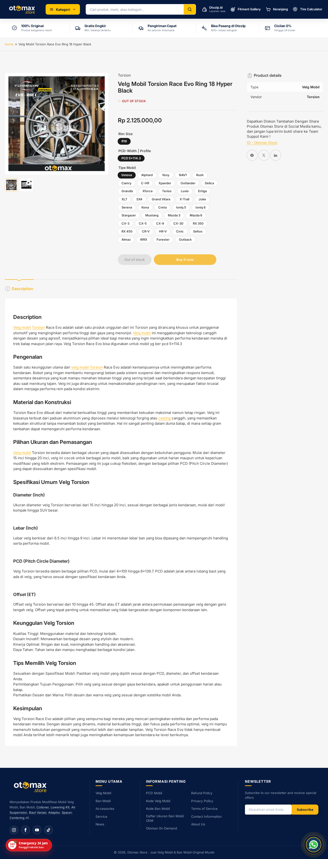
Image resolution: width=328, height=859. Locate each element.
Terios (166, 191)
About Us (198, 824)
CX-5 (143, 223)
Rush (200, 175)
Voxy (166, 175)
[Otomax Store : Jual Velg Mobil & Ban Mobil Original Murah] (23, 9)
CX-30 (178, 223)
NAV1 (183, 175)
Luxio (185, 191)
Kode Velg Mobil (158, 801)
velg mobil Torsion (87, 367)
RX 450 (127, 231)
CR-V (146, 231)
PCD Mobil (154, 793)
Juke (202, 199)
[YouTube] (37, 830)
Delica (209, 183)
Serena (126, 207)
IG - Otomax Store (262, 142)
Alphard (147, 175)
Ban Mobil (103, 801)
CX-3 (125, 223)
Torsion (124, 75)
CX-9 (160, 223)
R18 (124, 141)
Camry (126, 183)
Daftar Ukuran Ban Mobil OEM (165, 818)
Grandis (127, 191)
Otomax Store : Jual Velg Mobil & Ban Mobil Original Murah (170, 852)
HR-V (163, 231)
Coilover (42, 807)
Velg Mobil (103, 793)
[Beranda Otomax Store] (31, 786)
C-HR (145, 183)
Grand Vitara (161, 199)
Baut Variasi (37, 812)
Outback (185, 239)
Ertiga (202, 191)
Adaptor (54, 812)
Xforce (147, 191)
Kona (145, 207)
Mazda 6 (196, 215)
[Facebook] (25, 830)
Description (22, 288)
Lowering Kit (60, 807)
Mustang (151, 215)
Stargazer (128, 215)
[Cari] (190, 9)
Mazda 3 (174, 215)
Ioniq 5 (181, 207)
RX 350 (198, 223)
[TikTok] (48, 830)
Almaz (126, 239)
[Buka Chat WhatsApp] (313, 844)
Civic (180, 231)
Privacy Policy (202, 801)
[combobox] (135, 9)
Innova (126, 175)
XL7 (124, 199)
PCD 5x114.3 (131, 158)
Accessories (105, 809)
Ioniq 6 (200, 207)
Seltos (197, 231)
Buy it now (185, 259)
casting (164, 418)
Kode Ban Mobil (158, 809)
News (100, 824)
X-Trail (184, 199)
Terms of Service (204, 809)
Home (9, 44)
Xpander (164, 183)
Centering (17, 818)
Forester (163, 239)
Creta (162, 207)
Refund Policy (202, 793)
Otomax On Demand (161, 828)
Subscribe (305, 809)
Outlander (188, 183)
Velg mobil (22, 327)
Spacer (67, 812)
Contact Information (206, 816)
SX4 (139, 199)
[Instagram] (14, 830)
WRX (143, 239)
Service (101, 816)
